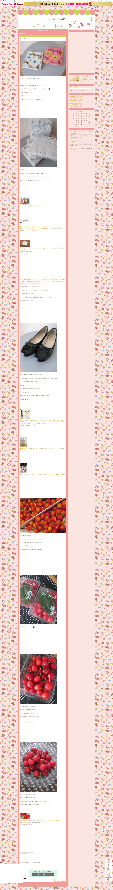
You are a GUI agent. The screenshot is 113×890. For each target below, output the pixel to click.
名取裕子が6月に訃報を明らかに (76, 103)
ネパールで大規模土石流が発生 (75, 104)
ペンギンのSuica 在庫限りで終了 (76, 97)
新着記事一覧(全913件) (43, 30)
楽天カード (81, 74)
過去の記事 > (61, 30)
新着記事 (109, 876)
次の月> (86, 126)
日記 (23, 8)
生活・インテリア (19, 1)
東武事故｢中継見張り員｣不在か (75, 102)
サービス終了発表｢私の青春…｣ (75, 106)
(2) (31, 36)
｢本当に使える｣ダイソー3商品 (75, 99)
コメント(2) (55, 881)
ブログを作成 (105, 1)
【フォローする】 (85, 8)
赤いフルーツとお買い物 (25, 36)
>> (94, 1)
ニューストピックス (81, 94)
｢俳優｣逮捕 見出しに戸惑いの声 (75, 100)
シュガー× (71, 148)
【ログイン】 (92, 8)
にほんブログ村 (23, 853)
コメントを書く (62, 881)
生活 (25, 38)
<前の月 (76, 126)
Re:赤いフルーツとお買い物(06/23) (80, 135)
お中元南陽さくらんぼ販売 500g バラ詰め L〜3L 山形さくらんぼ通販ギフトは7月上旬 (39, 820)
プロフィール (28, 8)
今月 (81, 126)
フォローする (108, 867)
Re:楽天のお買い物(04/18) (78, 144)
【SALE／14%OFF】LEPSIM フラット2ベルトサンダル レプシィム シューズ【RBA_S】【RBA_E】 (42, 474)
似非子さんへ (78, 131)
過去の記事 (108, 872)
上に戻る (109, 881)
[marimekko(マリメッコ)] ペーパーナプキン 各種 (31, 206)
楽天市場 (110, 1)
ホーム (19, 8)
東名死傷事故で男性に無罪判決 (75, 96)
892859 (91, 7)
